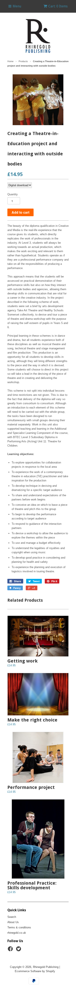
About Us (13, 922)
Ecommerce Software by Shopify (35, 971)
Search (11, 916)
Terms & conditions (19, 927)
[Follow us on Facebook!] (11, 950)
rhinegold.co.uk (16, 932)
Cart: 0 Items (58, 6)
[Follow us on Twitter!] (19, 950)
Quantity (12, 194)
